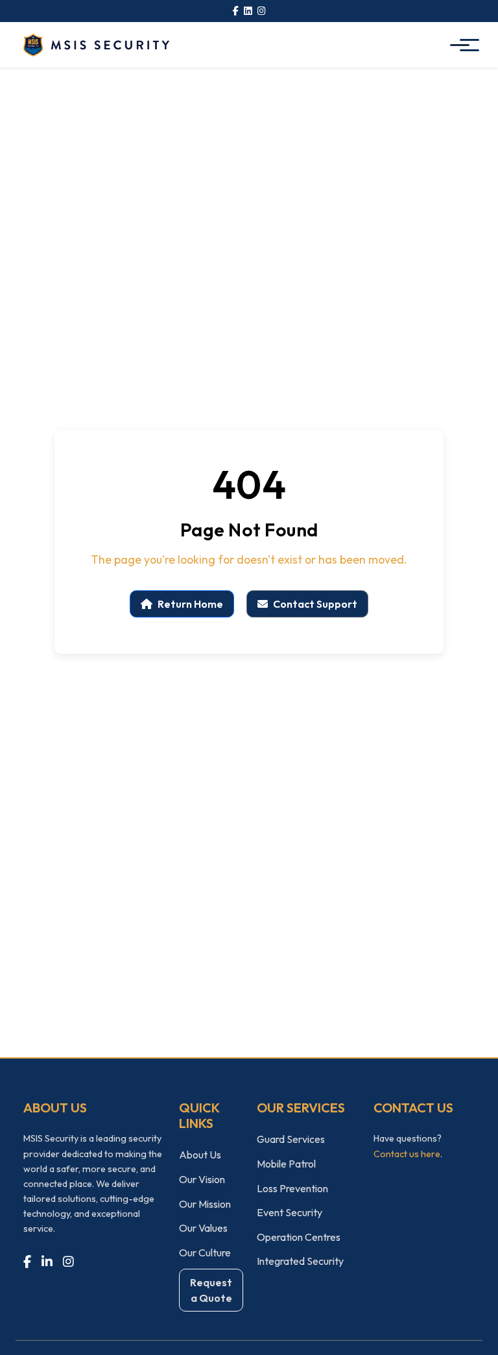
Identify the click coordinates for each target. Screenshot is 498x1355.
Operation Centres (298, 1236)
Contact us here (407, 1154)
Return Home (190, 603)
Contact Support (315, 603)
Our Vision (202, 1179)
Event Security (289, 1212)
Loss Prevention (292, 1188)
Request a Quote (211, 1290)
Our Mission (205, 1203)
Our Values (203, 1227)
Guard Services (291, 1139)
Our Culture (205, 1252)
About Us (200, 1154)
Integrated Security (300, 1260)
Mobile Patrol (286, 1163)
